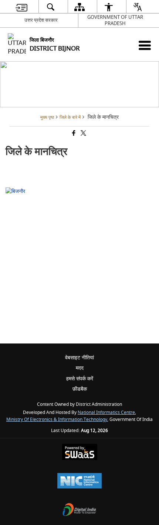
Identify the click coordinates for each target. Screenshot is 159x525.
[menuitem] (21, 7)
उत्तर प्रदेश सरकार (41, 20)
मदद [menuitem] (80, 368)
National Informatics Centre (106, 413)
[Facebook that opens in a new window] (73, 134)
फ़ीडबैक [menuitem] (79, 389)
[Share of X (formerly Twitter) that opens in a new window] (83, 134)
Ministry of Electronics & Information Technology (56, 420)
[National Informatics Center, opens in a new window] (79, 481)
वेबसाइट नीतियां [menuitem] (79, 358)
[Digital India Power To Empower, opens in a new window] (79, 510)
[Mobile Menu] (144, 45)
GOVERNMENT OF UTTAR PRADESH (115, 20)
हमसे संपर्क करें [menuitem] (79, 379)
